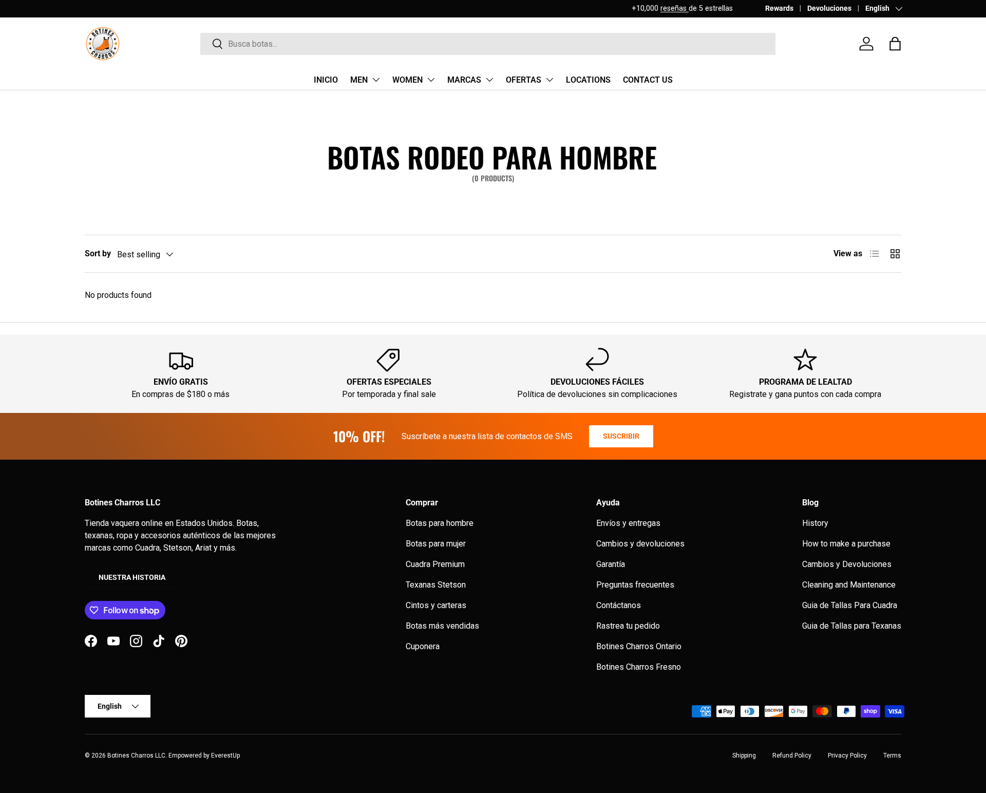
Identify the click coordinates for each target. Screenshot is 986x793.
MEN (359, 80)
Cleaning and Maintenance (849, 585)
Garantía (610, 564)
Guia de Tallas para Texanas (851, 626)
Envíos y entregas (628, 523)
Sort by (98, 253)
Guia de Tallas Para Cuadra (849, 605)
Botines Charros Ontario (638, 646)
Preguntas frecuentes (635, 585)
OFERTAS (523, 80)
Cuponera (423, 646)
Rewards (779, 8)
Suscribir (621, 436)
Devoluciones (829, 8)
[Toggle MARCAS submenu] (489, 79)
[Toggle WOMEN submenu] (431, 79)
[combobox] (487, 44)
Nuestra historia (132, 577)
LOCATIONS (588, 80)
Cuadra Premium (435, 564)
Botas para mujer (436, 544)
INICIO (326, 80)
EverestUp (225, 755)
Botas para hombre (439, 523)
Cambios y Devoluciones (847, 564)
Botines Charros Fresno (638, 667)
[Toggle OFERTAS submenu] (549, 79)
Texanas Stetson (436, 585)
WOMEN (407, 80)
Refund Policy (791, 755)
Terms (892, 755)
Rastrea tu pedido (628, 626)
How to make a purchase (846, 544)
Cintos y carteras (436, 605)
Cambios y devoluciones (640, 544)
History (815, 523)
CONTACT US (648, 80)
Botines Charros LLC (136, 755)
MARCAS (464, 80)
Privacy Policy (847, 755)
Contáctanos (618, 605)
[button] (895, 43)
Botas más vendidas (442, 626)
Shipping (744, 755)
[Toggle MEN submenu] (376, 79)
